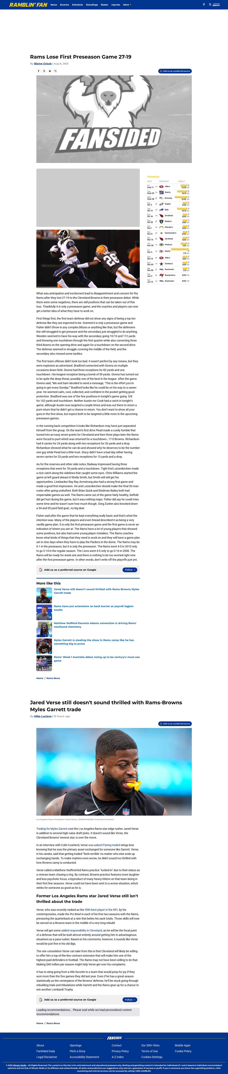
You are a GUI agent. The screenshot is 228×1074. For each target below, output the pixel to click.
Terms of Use (149, 1051)
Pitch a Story (77, 1051)
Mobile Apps (182, 1045)
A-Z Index (118, 1057)
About (40, 1045)
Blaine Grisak (43, 63)
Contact (117, 1045)
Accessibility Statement (84, 1057)
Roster (104, 4)
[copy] (55, 71)
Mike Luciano (43, 716)
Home (39, 678)
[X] (210, 4)
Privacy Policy (120, 1051)
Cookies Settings (151, 1057)
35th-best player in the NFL (101, 909)
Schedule (77, 4)
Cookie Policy (183, 1051)
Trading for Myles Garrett (51, 828)
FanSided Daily (46, 1051)
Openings (75, 1045)
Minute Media (19, 1065)
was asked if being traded (104, 845)
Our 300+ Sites (150, 1045)
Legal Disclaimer (47, 1057)
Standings (92, 4)
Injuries (115, 4)
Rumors (64, 4)
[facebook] (204, 4)
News (54, 4)
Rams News (53, 678)
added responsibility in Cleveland (81, 930)
